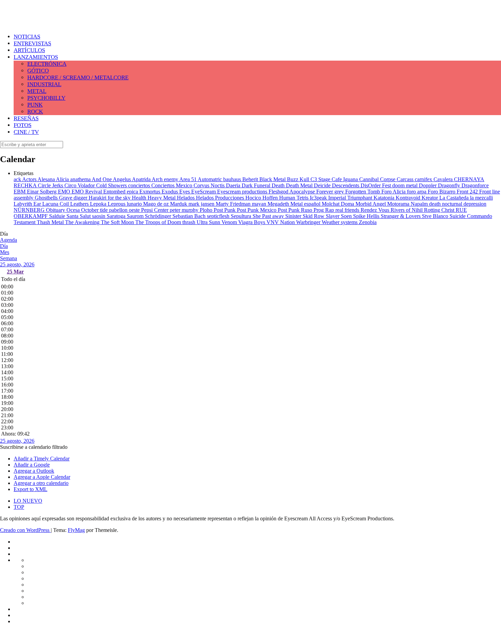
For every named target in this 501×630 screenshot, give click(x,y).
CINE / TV (26, 132)
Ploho (207, 210)
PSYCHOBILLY (46, 98)
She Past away (269, 216)
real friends (348, 210)
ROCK (35, 111)
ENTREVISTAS (32, 43)
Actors (29, 179)
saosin (99, 216)
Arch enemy (165, 179)
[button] (33, 447)
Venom (230, 222)
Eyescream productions (243, 191)
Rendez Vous (376, 210)
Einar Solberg (42, 191)
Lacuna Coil (56, 204)
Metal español (306, 204)
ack (18, 179)
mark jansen (202, 204)
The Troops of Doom (158, 222)
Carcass (406, 179)
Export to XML (30, 489)
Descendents (346, 185)
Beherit (250, 179)
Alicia (63, 179)
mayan (260, 204)
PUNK (35, 104)
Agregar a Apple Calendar (42, 477)
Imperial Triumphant (351, 198)
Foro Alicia (394, 191)
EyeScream (204, 191)
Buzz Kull (298, 179)
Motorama (399, 204)
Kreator (430, 198)
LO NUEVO (28, 501)
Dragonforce (475, 185)
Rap (330, 210)
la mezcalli (481, 198)
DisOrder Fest (376, 185)
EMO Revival (87, 191)
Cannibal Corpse (378, 179)
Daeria (234, 185)
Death (279, 185)
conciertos (139, 185)
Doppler (428, 185)
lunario (135, 204)
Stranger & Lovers (401, 216)
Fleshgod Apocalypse (292, 191)
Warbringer (309, 222)
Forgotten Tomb (363, 191)
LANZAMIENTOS (36, 57)
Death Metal (300, 185)
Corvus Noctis (210, 185)
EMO (65, 191)
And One (102, 179)
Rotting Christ (440, 210)
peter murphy (185, 210)
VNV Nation (281, 222)
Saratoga (117, 216)
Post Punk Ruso (296, 210)
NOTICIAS (27, 36)
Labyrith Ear (28, 204)
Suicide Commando (471, 216)
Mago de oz (156, 204)
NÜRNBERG (30, 210)
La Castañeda (454, 198)
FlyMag (76, 530)
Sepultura (242, 216)
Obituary (56, 210)
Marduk (179, 204)
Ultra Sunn (209, 222)
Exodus (170, 191)
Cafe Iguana (345, 179)
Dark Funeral (257, 185)
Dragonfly (449, 185)
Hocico (253, 198)
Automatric (210, 179)
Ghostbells (47, 198)
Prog (319, 210)
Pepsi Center (155, 210)
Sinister (294, 216)
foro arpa (417, 191)
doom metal (405, 185)
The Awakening (83, 222)
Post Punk (225, 210)
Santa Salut (79, 216)
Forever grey (330, 191)
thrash (189, 222)
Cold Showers (112, 185)
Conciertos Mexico (172, 185)
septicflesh (219, 216)
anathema (81, 179)
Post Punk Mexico (257, 210)
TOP (19, 507)
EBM (20, 191)
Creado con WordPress (25, 530)
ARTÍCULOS (29, 50)
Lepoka (99, 204)
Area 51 (188, 179)
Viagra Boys (252, 222)
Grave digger (74, 198)
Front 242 (468, 191)
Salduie (57, 216)
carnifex (424, 179)
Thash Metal (51, 222)
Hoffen (270, 198)
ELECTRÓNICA (46, 64)
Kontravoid (409, 198)
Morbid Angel (371, 204)
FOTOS (22, 125)
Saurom (136, 216)
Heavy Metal (162, 198)
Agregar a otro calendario (41, 483)
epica (133, 191)
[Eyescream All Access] (54, 21)
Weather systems (340, 222)
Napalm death (426, 204)
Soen (347, 216)
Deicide (323, 185)
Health (140, 198)
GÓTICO (38, 70)
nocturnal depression (464, 204)
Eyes (185, 191)
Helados (186, 198)
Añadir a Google (32, 465)
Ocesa (73, 210)
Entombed (115, 191)
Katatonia (385, 198)
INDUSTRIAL (44, 84)
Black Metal (273, 179)
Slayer (333, 216)
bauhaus (232, 179)
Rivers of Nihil (407, 210)
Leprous (117, 204)
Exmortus (150, 191)
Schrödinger (158, 216)
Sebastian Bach (189, 216)
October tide (95, 210)
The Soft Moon (118, 222)
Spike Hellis (367, 216)
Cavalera (444, 179)
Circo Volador (80, 185)
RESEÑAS (26, 118)
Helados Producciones (220, 198)
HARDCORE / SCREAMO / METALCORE (77, 77)
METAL (36, 91)
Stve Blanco (436, 216)
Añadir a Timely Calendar (42, 458)
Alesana (46, 179)
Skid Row (314, 216)
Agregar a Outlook (34, 471)
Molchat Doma (338, 204)
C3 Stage (321, 179)
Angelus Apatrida (132, 179)
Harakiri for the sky (110, 198)
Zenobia (368, 222)
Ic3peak (319, 198)
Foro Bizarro (442, 191)
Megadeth (279, 204)
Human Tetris (294, 198)
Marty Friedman (234, 204)
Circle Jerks (51, 185)
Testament (25, 222)
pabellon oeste (125, 210)
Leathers (80, 204)
